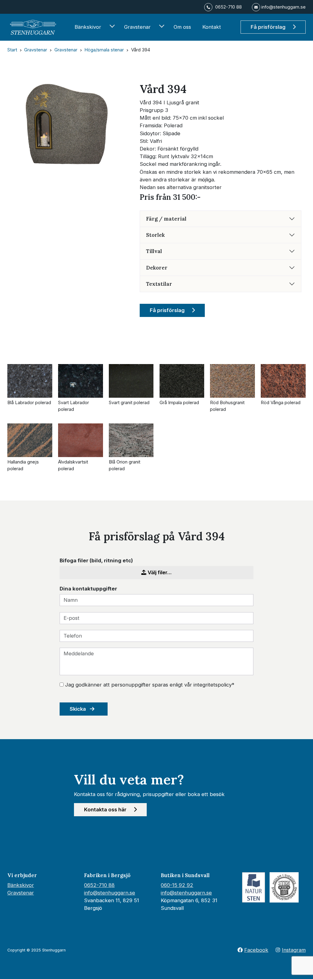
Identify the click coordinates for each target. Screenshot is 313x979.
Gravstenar (137, 27)
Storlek (155, 235)
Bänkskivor (88, 27)
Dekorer (157, 267)
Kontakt (211, 27)
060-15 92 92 (177, 885)
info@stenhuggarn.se (109, 893)
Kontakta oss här (106, 809)
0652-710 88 (99, 885)
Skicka (78, 709)
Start (12, 50)
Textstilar (159, 284)
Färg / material (166, 218)
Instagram (294, 950)
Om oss (182, 27)
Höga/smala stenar (104, 50)
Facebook (256, 950)
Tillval (154, 251)
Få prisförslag (269, 27)
